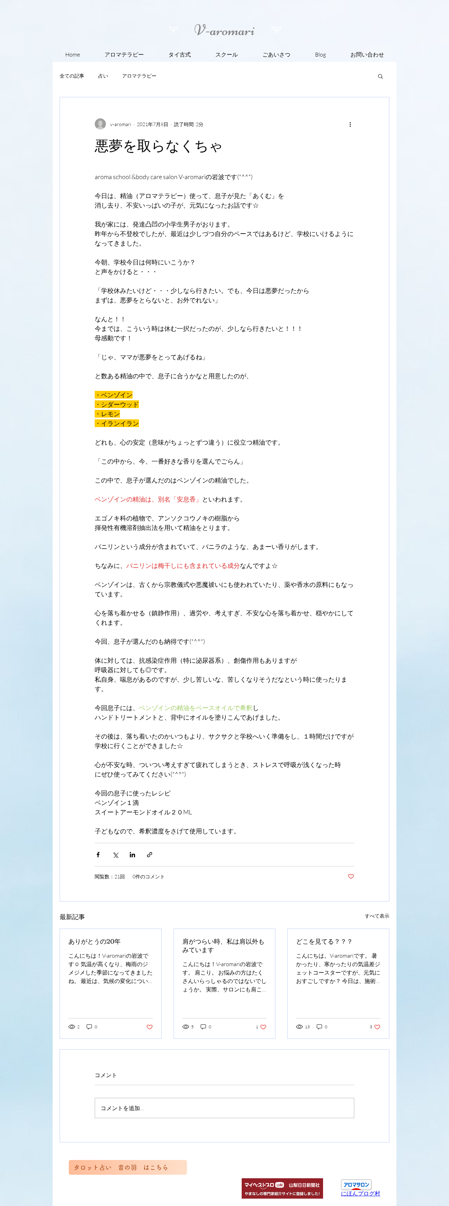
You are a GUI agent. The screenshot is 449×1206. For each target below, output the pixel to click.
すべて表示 (377, 916)
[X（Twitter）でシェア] (115, 854)
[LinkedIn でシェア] (132, 854)
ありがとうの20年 (94, 941)
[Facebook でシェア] (98, 854)
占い (103, 76)
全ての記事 (72, 76)
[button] (380, 76)
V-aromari (224, 30)
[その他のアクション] (350, 124)
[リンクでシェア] (149, 854)
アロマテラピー (139, 76)
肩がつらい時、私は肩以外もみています (223, 945)
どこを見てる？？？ (324, 941)
